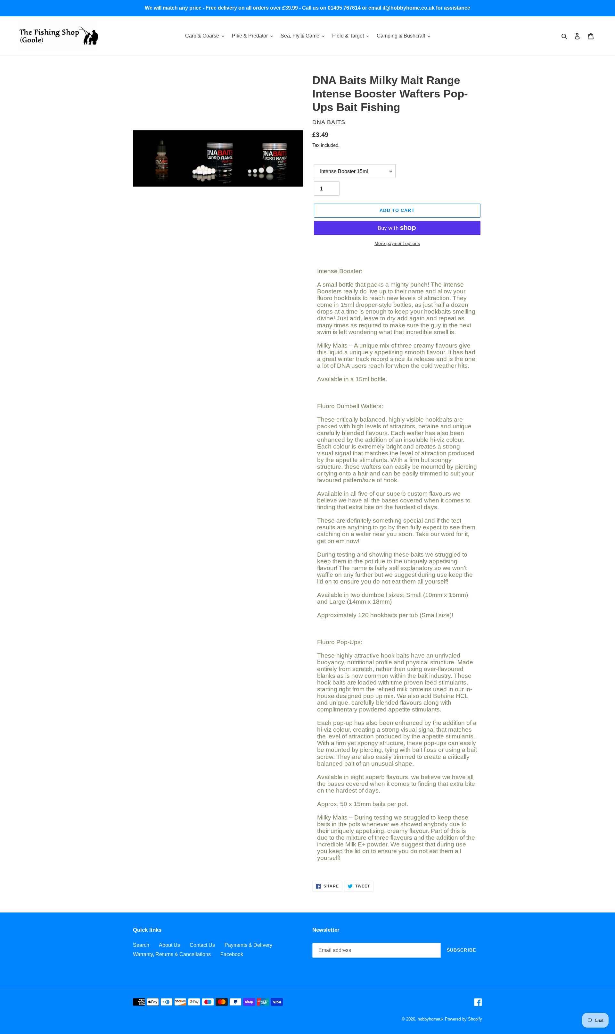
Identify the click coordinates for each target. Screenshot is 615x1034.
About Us (169, 945)
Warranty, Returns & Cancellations (172, 954)
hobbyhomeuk (431, 1019)
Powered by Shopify (463, 1019)
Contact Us (202, 945)
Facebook (231, 954)
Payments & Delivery (248, 945)
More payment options (397, 243)
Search (141, 945)
